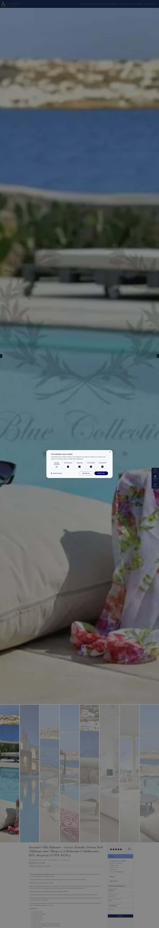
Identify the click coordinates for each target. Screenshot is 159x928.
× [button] (110, 452)
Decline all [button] (86, 473)
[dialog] (79, 464)
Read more (80, 459)
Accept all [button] (101, 473)
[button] (56, 473)
